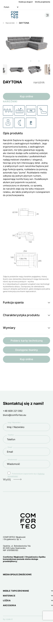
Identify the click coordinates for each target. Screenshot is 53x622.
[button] (26, 302)
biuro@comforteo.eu (14, 414)
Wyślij (7, 479)
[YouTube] (19, 582)
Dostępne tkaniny (26, 349)
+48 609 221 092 (13, 410)
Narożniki (10, 23)
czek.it (9, 619)
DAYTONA (24, 23)
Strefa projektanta (42, 2)
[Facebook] (12, 582)
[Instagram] (5, 582)
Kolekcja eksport (26, 2)
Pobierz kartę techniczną (27, 340)
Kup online (26, 96)
